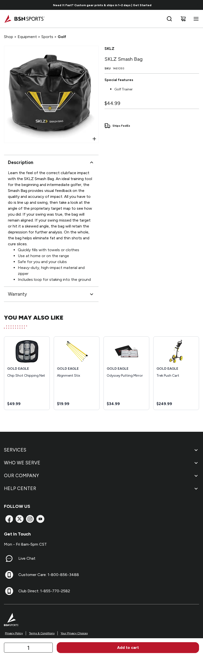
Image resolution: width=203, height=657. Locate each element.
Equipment (27, 36)
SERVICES (15, 450)
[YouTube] (40, 519)
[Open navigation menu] (195, 19)
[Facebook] (9, 519)
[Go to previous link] (7, 5)
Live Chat (26, 558)
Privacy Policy (14, 633)
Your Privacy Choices (74, 633)
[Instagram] (30, 519)
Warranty (17, 294)
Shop (8, 36)
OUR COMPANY (21, 475)
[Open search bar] (169, 19)
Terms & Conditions (41, 633)
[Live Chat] (9, 558)
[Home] (24, 19)
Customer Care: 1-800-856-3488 (48, 574)
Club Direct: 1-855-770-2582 (44, 591)
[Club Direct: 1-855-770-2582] (9, 591)
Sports (47, 36)
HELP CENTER (20, 488)
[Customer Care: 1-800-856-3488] (9, 575)
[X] (19, 519)
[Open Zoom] (94, 139)
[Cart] (183, 19)
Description (20, 162)
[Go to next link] (198, 5)
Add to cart (128, 647)
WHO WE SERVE (22, 463)
